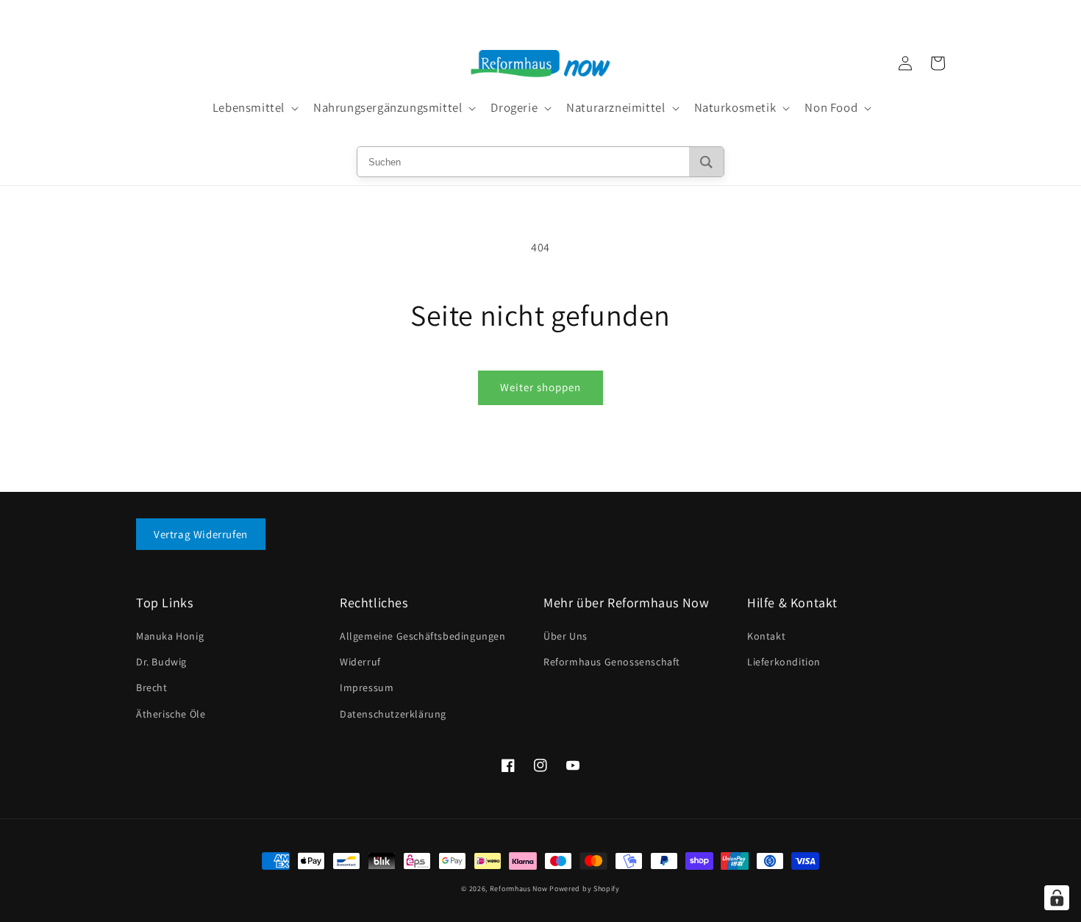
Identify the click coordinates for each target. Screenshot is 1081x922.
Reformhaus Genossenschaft (611, 661)
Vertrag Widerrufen (201, 534)
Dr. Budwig (161, 661)
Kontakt (766, 636)
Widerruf (360, 661)
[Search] (706, 161)
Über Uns (565, 636)
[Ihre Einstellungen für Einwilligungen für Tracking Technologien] (1056, 897)
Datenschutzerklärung (393, 714)
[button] (254, 108)
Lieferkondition (784, 661)
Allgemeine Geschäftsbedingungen (423, 636)
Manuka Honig (170, 636)
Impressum (366, 687)
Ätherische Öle (170, 714)
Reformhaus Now (519, 888)
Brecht (152, 687)
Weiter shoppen (540, 387)
